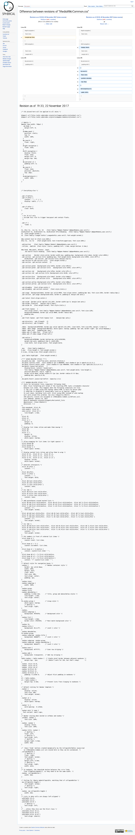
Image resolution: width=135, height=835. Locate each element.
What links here (6, 56)
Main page (5, 19)
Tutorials (5, 38)
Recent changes (6, 24)
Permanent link (6, 64)
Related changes (7, 58)
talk (48, 19)
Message (20, 6)
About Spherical (30, 830)
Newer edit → (104, 24)
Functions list (6, 34)
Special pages (6, 60)
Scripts (4, 36)
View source (91, 6)
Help (4, 28)
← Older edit (48, 24)
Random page (6, 26)
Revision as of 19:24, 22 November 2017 (43, 17)
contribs (52, 19)
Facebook (5, 49)
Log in (132, 1)
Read (85, 6)
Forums (5, 45)
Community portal (7, 21)
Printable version (7, 62)
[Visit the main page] (9, 8)
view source (62, 17)
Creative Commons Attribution (37, 827)
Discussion (27, 6)
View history (99, 6)
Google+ (5, 51)
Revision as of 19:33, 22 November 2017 (99, 17)
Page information (7, 66)
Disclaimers (37, 830)
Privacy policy (22, 830)
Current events (6, 23)
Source (4, 47)
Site (4, 43)
